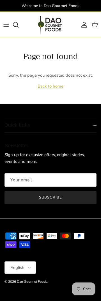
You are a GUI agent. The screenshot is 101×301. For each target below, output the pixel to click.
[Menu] (6, 25)
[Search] (18, 25)
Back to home (50, 86)
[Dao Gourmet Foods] (50, 25)
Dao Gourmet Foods (32, 281)
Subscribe (50, 197)
